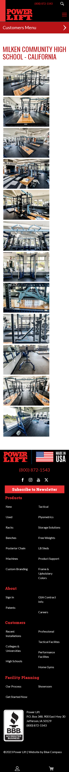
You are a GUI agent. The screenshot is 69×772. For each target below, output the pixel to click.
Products (13, 497)
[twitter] (46, 480)
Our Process (13, 686)
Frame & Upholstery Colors (45, 573)
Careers (43, 612)
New (9, 506)
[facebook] (22, 480)
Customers (15, 622)
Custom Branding (17, 569)
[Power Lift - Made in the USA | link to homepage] (17, 14)
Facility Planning (22, 677)
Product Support (48, 558)
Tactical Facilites (49, 641)
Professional (46, 631)
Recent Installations (13, 634)
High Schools (14, 661)
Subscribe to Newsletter (34, 489)
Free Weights (46, 537)
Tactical (43, 506)
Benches (11, 537)
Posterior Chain (15, 548)
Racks (9, 527)
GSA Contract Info (47, 599)
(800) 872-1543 (34, 469)
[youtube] (38, 480)
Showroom (45, 686)
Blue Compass (53, 752)
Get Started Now (16, 696)
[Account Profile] (17, 768)
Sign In (10, 597)
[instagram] (30, 480)
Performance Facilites (46, 654)
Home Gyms (46, 667)
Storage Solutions (49, 527)
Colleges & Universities (13, 648)
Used (9, 517)
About (11, 588)
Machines (12, 558)
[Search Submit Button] (62, 3)
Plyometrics (46, 517)
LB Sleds (43, 548)
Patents (10, 607)
